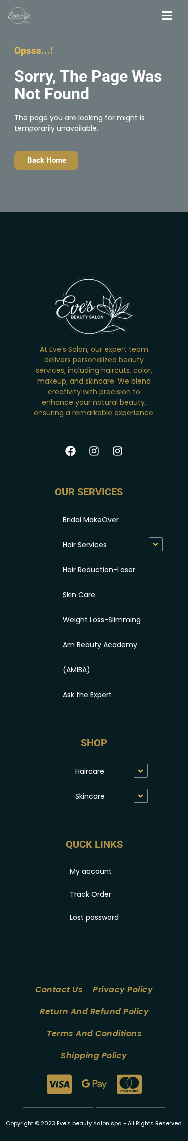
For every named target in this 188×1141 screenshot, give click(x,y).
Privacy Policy (123, 989)
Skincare (90, 796)
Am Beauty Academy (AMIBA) (100, 657)
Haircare (89, 771)
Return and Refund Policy (94, 1011)
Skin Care (79, 595)
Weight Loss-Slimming (102, 620)
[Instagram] (94, 450)
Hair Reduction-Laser (99, 570)
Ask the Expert (87, 695)
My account (91, 871)
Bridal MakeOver (91, 520)
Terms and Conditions (94, 1033)
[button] (167, 15)
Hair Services (85, 545)
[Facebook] (70, 450)
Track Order (90, 894)
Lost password (94, 917)
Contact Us (59, 989)
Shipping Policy (94, 1055)
